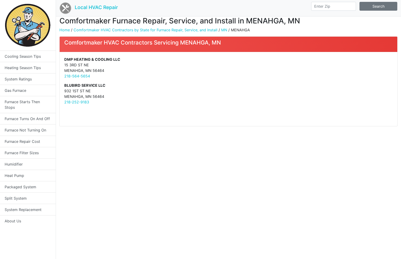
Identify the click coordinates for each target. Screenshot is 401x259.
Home (64, 30)
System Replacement (23, 209)
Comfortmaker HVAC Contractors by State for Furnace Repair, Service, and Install (145, 30)
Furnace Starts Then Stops (22, 104)
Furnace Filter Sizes (22, 152)
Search (378, 6)
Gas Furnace (15, 90)
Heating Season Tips (23, 67)
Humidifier (14, 164)
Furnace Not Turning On (25, 130)
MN (224, 30)
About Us (13, 221)
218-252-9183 (76, 102)
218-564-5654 (77, 76)
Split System (16, 198)
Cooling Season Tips (23, 56)
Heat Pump (14, 175)
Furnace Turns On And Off (27, 118)
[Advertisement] (312, 89)
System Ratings (18, 79)
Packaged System (20, 187)
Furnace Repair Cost (22, 141)
